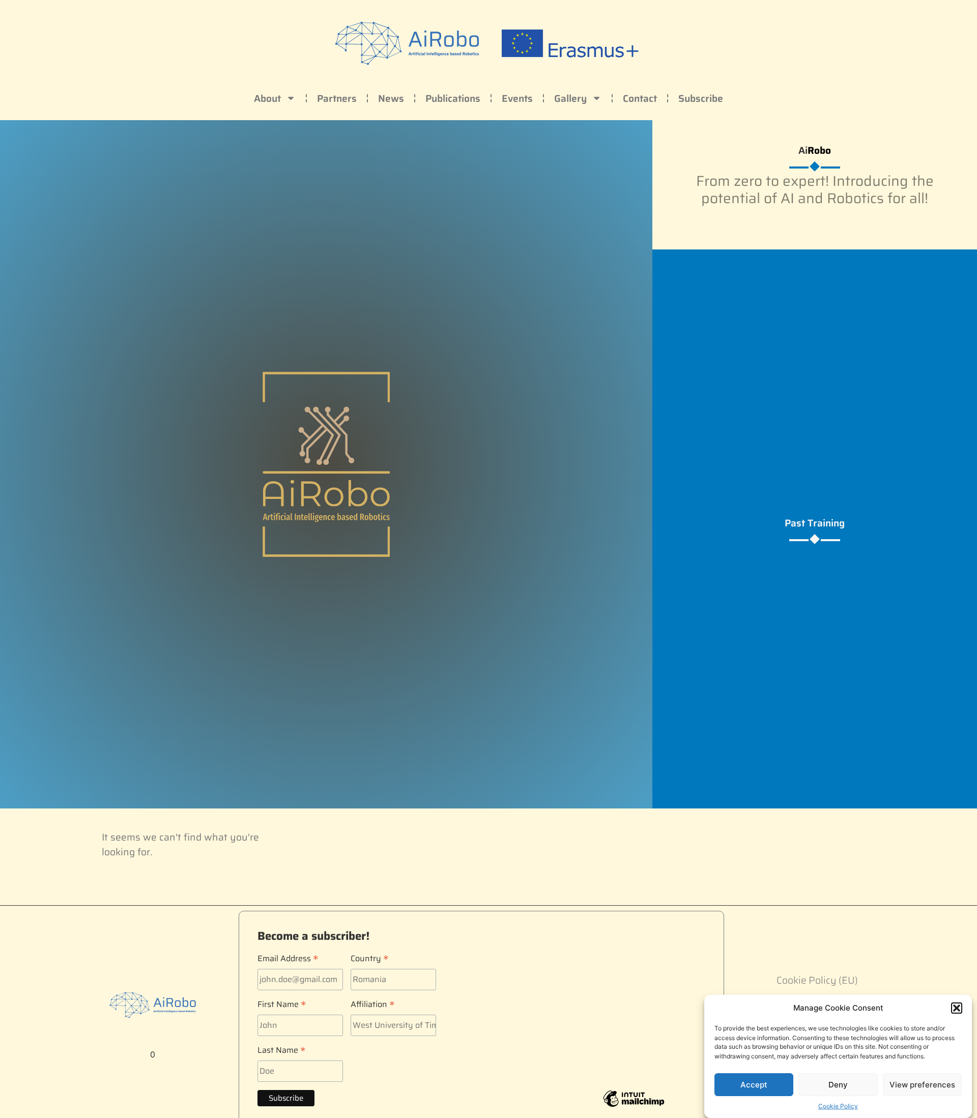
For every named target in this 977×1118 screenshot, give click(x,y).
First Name (281, 1003)
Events (517, 98)
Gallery (570, 98)
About (267, 98)
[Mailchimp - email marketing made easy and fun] (633, 1106)
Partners (337, 98)
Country (370, 957)
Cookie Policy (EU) (817, 980)
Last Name (281, 1049)
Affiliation (373, 1003)
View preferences (922, 1084)
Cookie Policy (838, 1105)
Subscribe (700, 98)
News (391, 98)
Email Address (288, 957)
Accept (753, 1084)
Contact (640, 98)
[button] (957, 1008)
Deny (838, 1084)
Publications (452, 98)
